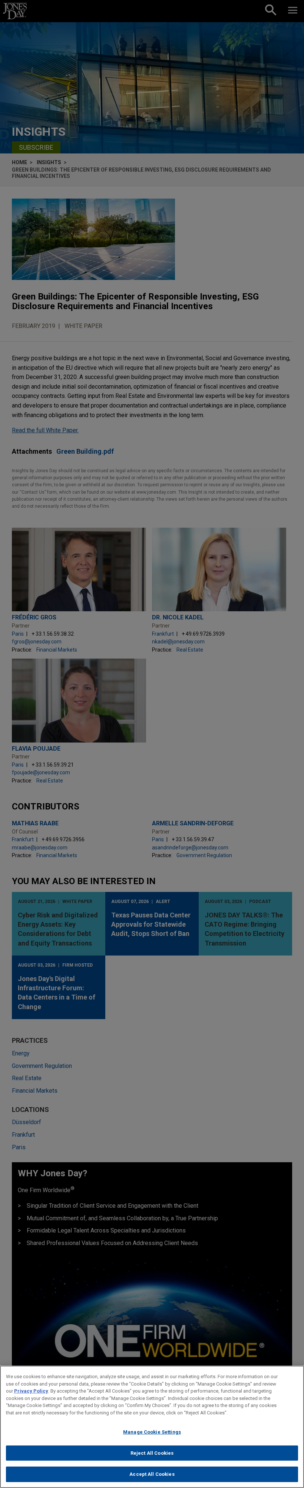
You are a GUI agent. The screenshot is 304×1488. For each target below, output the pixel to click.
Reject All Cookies (152, 1453)
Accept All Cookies (151, 1474)
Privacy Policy (31, 1391)
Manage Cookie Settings (152, 1432)
